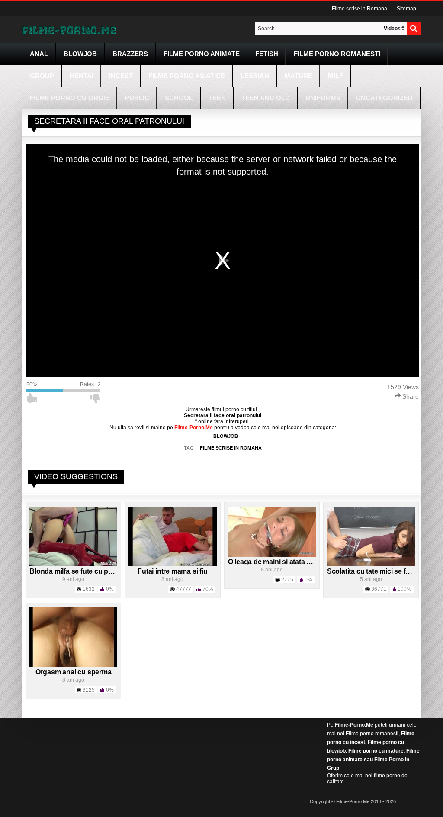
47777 (183, 589)
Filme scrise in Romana (359, 9)
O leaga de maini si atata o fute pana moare (296, 561)
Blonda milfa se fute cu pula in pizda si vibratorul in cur (116, 571)
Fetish (266, 53)
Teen (217, 98)
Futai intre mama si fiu (172, 571)
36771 (378, 589)
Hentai (81, 76)
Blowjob (80, 53)
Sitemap (406, 9)
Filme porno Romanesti (337, 53)
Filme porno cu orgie (69, 98)
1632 (89, 589)
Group (42, 76)
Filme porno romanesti (372, 734)
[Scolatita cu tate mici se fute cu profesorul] (371, 536)
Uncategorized (384, 98)
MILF (335, 76)
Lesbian (255, 76)
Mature (298, 76)
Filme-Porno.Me (354, 725)
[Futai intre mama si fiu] (172, 536)
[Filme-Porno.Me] (69, 29)
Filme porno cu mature (376, 751)
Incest (121, 76)
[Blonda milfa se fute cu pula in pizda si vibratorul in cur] (73, 536)
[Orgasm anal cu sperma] (73, 637)
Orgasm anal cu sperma (73, 672)
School (179, 98)
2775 (287, 580)
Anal (39, 53)
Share (410, 396)
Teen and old (265, 98)
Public (137, 98)
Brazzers (130, 53)
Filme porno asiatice (186, 76)
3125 (89, 690)
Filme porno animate (202, 53)
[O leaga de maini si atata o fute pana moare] (272, 531)
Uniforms (322, 98)
